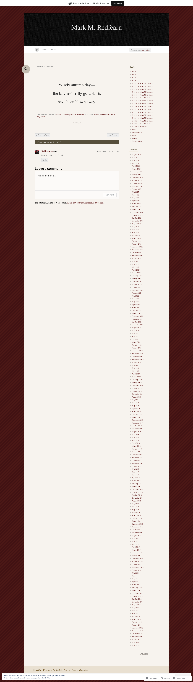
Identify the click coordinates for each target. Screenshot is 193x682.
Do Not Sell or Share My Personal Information (70, 670)
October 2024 (137, 218)
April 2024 (136, 235)
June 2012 (135, 645)
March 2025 (136, 203)
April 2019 (136, 408)
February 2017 (137, 483)
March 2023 (136, 273)
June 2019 (135, 402)
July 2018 (135, 434)
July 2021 (135, 330)
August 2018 (136, 431)
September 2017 (138, 463)
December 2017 (137, 454)
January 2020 (137, 382)
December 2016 (137, 489)
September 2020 (138, 359)
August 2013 (136, 605)
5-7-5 (58, 114)
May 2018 (135, 440)
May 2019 (135, 405)
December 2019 (137, 385)
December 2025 (137, 177)
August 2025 (136, 189)
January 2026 (137, 174)
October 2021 (137, 322)
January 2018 (137, 452)
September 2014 (138, 567)
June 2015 (135, 541)
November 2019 (137, 388)
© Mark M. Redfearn (139, 126)
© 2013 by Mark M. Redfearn (142, 86)
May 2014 (135, 579)
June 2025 (135, 195)
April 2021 (136, 339)
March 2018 (136, 446)
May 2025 (135, 198)
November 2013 (137, 596)
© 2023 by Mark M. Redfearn (142, 115)
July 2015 (135, 538)
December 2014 (137, 558)
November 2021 (137, 319)
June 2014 (135, 576)
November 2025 (137, 180)
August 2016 (136, 501)
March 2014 (136, 584)
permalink (146, 50)
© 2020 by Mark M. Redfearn (142, 106)
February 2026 (137, 172)
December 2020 (137, 351)
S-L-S (134, 135)
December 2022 (137, 281)
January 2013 (137, 625)
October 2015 (137, 529)
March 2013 (136, 619)
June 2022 (135, 299)
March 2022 (136, 307)
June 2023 (135, 264)
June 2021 (135, 333)
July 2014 (135, 573)
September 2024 (138, 221)
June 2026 (135, 160)
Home (45, 50)
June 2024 (135, 229)
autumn (97, 114)
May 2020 (135, 371)
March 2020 (136, 377)
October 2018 (137, 426)
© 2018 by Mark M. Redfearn (142, 100)
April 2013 (136, 616)
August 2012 (136, 639)
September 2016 (138, 498)
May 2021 (135, 336)
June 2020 (135, 368)
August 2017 (136, 466)
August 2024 (136, 224)
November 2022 (137, 284)
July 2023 (135, 261)
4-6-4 (134, 74)
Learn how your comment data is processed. (85, 202)
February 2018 (137, 449)
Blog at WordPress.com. (42, 670)
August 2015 (136, 535)
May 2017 (135, 475)
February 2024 (137, 241)
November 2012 (137, 631)
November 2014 (137, 561)
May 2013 (135, 613)
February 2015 (137, 553)
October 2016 (137, 495)
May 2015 (135, 544)
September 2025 (138, 186)
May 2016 (135, 509)
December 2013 (137, 593)
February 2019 (137, 414)
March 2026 (136, 169)
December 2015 (137, 524)
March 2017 (136, 480)
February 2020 (137, 379)
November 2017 (137, 457)
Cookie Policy (46, 678)
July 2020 (135, 365)
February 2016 (137, 518)
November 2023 (137, 250)
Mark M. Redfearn (96, 27)
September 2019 (138, 394)
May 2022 (135, 301)
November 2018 (137, 423)
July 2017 (135, 469)
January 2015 (137, 555)
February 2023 (137, 275)
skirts (43, 117)
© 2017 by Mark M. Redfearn (142, 98)
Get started (117, 3)
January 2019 (137, 417)
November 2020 (137, 353)
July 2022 (135, 296)
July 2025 (135, 192)
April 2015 (136, 547)
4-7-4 (134, 77)
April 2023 (136, 270)
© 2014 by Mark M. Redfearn (142, 89)
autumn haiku (105, 114)
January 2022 (137, 313)
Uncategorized (137, 141)
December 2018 (137, 420)
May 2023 (135, 267)
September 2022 (138, 290)
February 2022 (137, 310)
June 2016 (135, 506)
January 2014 (137, 590)
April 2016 (136, 512)
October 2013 (137, 599)
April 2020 (136, 374)
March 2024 (136, 238)
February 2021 (137, 345)
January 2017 (137, 486)
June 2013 (135, 610)
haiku (134, 129)
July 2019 (135, 400)
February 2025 (137, 206)
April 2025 (136, 200)
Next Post (113, 135)
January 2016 (137, 521)
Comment (110, 195)
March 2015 (136, 550)
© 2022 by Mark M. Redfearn (73, 114)
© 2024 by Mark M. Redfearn (142, 118)
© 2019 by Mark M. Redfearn (142, 103)
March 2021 (136, 342)
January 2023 (137, 278)
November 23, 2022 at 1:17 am (108, 151)
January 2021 (137, 348)
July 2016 (135, 504)
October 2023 (137, 252)
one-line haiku (137, 132)
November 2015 (137, 527)
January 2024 (137, 244)
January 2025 (137, 209)
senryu (134, 138)
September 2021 (138, 325)
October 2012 (137, 633)
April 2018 (136, 443)
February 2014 (137, 587)
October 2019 (137, 391)
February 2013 (137, 622)
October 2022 (137, 287)
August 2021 (136, 327)
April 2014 (136, 581)
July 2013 (135, 607)
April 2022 (136, 304)
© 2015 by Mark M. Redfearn (142, 92)
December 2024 (137, 212)
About (53, 50)
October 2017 (137, 460)
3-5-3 (134, 72)
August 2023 (136, 258)
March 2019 (136, 411)
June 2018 (135, 437)
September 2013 (138, 602)
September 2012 (138, 636)
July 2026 (135, 157)
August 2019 (136, 397)
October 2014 (137, 564)
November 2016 (137, 492)
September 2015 (138, 532)
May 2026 (135, 163)
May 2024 (135, 232)
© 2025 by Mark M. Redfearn (142, 121)
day (38, 117)
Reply (45, 160)
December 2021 (137, 316)
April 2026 (136, 166)
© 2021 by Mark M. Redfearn (142, 109)
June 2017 (135, 472)
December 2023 (137, 247)
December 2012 (137, 628)
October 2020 (137, 356)
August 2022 (136, 293)
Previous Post (42, 135)
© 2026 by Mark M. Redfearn (142, 124)
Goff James (47, 151)
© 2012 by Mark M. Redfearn (142, 83)
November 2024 (137, 215)
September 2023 (138, 255)
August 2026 (136, 154)
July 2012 (135, 642)
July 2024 (135, 226)
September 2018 (138, 428)
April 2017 (136, 478)
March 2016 (136, 515)
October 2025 (137, 183)
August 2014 (136, 570)
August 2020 (136, 362)
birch (113, 114)
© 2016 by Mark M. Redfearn (142, 95)
